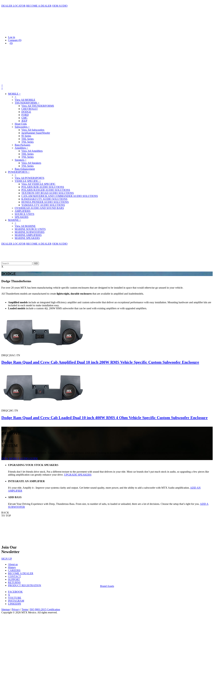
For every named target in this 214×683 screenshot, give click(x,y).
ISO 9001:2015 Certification (45, 609)
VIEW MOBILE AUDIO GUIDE (19, 458)
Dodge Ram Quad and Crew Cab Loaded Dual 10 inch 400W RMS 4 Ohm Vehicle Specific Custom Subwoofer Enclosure (104, 417)
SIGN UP (6, 558)
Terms (25, 609)
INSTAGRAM (16, 600)
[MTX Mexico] (34, 31)
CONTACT (14, 576)
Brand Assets (107, 586)
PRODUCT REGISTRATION (24, 585)
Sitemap (5, 609)
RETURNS (14, 582)
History (12, 567)
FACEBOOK (15, 591)
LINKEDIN (14, 603)
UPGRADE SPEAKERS (77, 474)
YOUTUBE (14, 597)
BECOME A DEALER (38, 5)
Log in (11, 37)
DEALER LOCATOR (13, 5)
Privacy (16, 609)
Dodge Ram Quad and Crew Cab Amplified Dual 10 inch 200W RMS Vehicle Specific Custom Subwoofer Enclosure (100, 362)
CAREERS (14, 570)
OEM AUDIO (60, 5)
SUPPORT (14, 579)
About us (13, 564)
